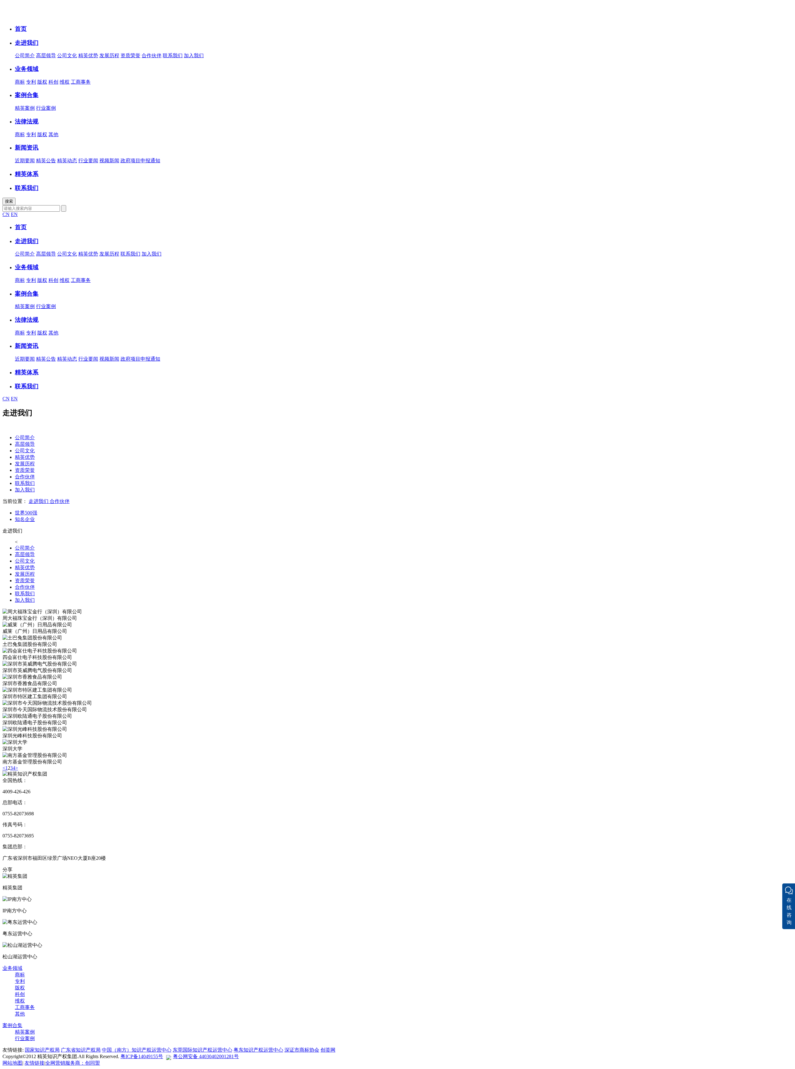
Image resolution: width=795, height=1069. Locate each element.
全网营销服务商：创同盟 (72, 1063)
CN (6, 214)
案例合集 (12, 1025)
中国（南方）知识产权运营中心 (136, 1050)
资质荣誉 (130, 55)
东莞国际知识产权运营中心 (202, 1050)
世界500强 (26, 512)
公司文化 (67, 55)
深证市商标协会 (301, 1050)
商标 (20, 82)
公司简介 (25, 55)
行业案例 (46, 108)
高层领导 (46, 55)
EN (14, 214)
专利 (31, 82)
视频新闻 (109, 160)
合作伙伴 (151, 55)
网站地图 (12, 1063)
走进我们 (38, 501)
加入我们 (194, 55)
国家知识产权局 (42, 1050)
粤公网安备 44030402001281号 (206, 1056)
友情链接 (34, 1063)
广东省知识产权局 (81, 1050)
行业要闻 (88, 160)
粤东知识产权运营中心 (258, 1050)
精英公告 (46, 160)
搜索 (9, 201)
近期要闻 (25, 160)
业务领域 (12, 968)
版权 (42, 82)
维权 (65, 82)
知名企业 (25, 519)
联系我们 (173, 55)
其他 (53, 134)
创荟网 (327, 1050)
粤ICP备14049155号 (141, 1056)
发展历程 (109, 55)
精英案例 (25, 108)
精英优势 (88, 55)
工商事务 (81, 82)
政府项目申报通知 (140, 160)
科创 (53, 82)
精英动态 (67, 160)
